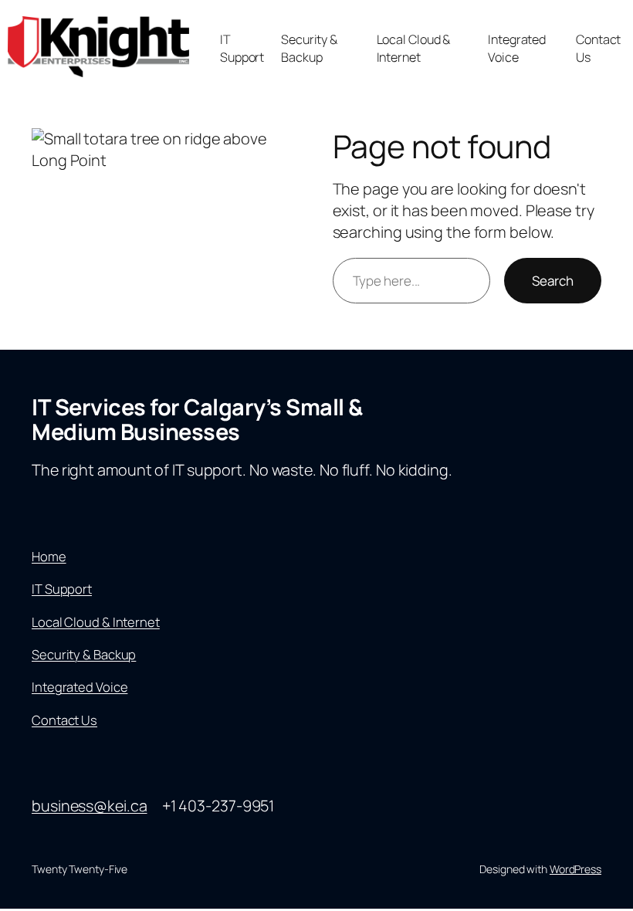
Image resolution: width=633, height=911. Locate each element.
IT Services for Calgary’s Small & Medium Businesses (197, 419)
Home (49, 556)
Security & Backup (84, 654)
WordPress (575, 869)
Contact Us (64, 720)
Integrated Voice (79, 687)
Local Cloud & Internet (96, 622)
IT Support (62, 589)
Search (553, 281)
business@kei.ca (89, 805)
